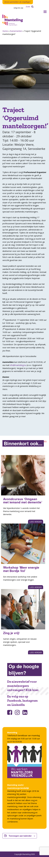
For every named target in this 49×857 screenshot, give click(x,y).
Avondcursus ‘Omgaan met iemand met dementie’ (22, 500)
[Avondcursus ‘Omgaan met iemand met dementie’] (23, 475)
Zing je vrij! (11, 633)
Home (5, 31)
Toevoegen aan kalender (20, 835)
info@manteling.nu (18, 365)
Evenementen (16, 31)
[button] (45, 12)
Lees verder (36, 521)
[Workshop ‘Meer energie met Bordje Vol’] (23, 544)
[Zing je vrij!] (23, 609)
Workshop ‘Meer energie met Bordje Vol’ (21, 569)
